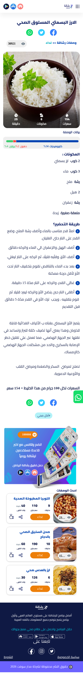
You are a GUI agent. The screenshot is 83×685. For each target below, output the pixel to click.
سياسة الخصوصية (68, 657)
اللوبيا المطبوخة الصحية (32, 498)
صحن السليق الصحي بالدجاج (35, 534)
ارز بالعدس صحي (38, 570)
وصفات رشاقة (67, 42)
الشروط (8, 657)
